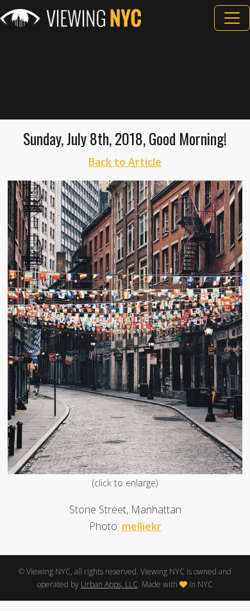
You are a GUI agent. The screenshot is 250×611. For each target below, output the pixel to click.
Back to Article (125, 162)
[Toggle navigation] (232, 18)
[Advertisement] (125, 75)
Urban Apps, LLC (109, 584)
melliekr (142, 526)
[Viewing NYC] (70, 18)
